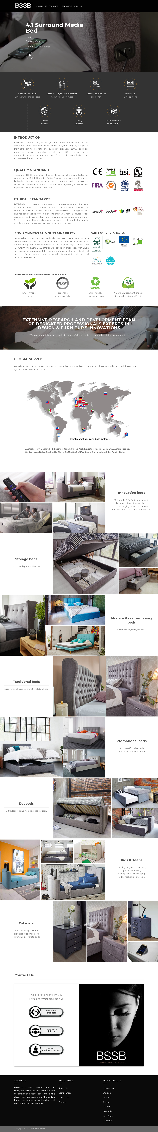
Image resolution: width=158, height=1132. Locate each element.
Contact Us (67, 6)
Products (53, 6)
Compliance (41, 6)
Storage (107, 1093)
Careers (78, 6)
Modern (107, 1097)
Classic (106, 1102)
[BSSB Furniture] (23, 6)
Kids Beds (107, 1116)
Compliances (65, 1093)
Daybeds (107, 1111)
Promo (106, 1107)
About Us (63, 1088)
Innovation (108, 1088)
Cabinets (107, 1121)
